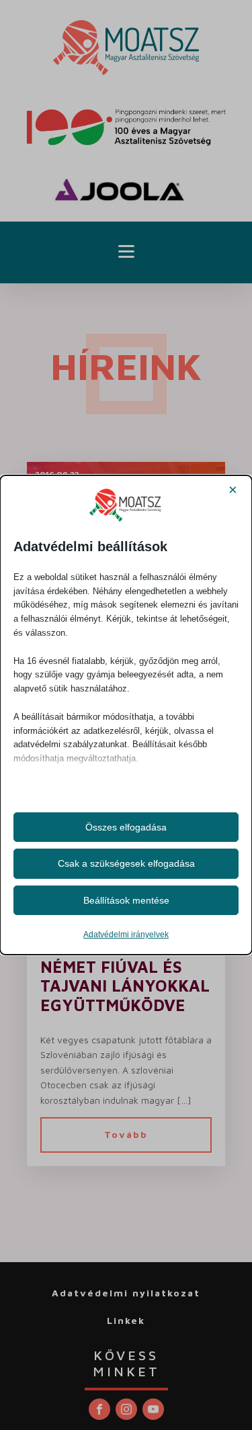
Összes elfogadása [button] (126, 827)
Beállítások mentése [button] (126, 900)
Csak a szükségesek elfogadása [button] (126, 863)
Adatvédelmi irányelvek (126, 934)
